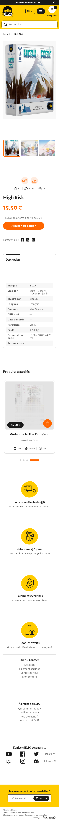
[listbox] (30, 11)
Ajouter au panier (23, 226)
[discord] (36, 761)
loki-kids (48, 761)
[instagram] (23, 761)
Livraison (29, 664)
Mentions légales (10, 810)
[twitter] (36, 754)
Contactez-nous (30, 672)
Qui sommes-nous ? (29, 708)
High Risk (18, 34)
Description (13, 259)
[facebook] (23, 754)
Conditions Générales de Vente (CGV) (18, 812)
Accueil (6, 34)
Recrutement (28, 716)
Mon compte (29, 676)
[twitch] (9, 761)
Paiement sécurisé (29, 668)
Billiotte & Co (49, 817)
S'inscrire (41, 798)
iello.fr (48, 754)
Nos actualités (28, 720)
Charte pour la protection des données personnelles (25, 815)
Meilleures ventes (29, 712)
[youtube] (9, 754)
